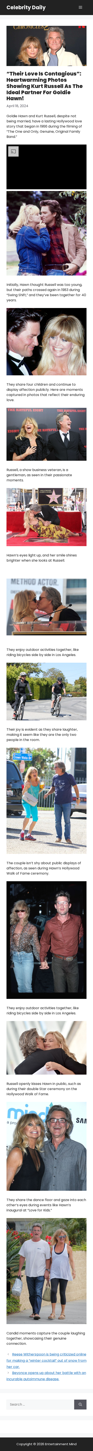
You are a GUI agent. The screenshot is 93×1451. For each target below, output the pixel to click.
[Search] (80, 1404)
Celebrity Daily (26, 7)
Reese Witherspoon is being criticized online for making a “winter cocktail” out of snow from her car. (46, 1360)
